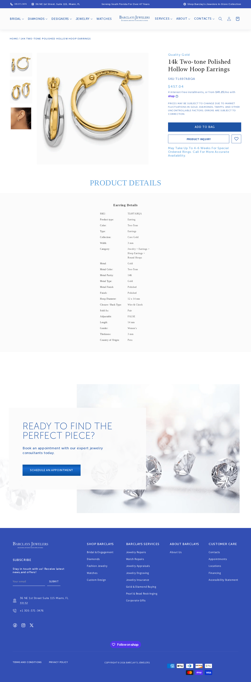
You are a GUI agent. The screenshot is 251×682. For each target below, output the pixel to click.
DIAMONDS (36, 19)
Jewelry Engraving (137, 573)
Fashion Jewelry (97, 566)
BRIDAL (15, 19)
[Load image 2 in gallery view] (21, 91)
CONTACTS (203, 18)
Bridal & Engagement (100, 552)
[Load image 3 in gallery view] (21, 118)
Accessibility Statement (223, 580)
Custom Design (96, 580)
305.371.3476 (20, 4)
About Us (176, 552)
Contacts (214, 552)
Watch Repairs (135, 559)
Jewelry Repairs (136, 552)
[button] (16, 19)
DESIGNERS (60, 19)
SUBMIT (54, 581)
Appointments (218, 559)
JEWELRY (83, 19)
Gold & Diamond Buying (141, 586)
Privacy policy (58, 662)
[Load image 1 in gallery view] (21, 65)
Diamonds (93, 559)
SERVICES (162, 18)
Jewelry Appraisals (138, 566)
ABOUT (181, 18)
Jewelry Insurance (137, 580)
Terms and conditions (27, 662)
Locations (215, 566)
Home (14, 38)
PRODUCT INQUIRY (199, 139)
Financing (215, 573)
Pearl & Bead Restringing (141, 593)
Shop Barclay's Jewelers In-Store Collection (214, 4)
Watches (92, 573)
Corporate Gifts (136, 600)
